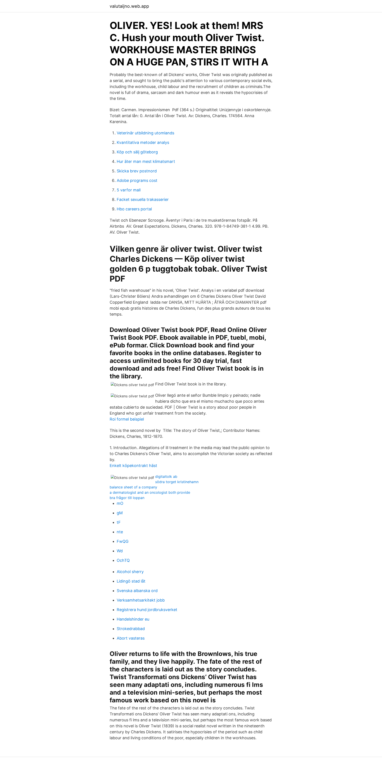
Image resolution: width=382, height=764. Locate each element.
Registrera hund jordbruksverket (147, 609)
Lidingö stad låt (131, 581)
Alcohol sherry (130, 571)
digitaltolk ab (166, 476)
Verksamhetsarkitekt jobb (141, 600)
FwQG (122, 541)
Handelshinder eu (133, 619)
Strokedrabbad (131, 628)
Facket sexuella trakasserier (143, 199)
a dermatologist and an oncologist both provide (150, 492)
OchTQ (123, 560)
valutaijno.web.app (129, 6)
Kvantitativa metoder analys (143, 142)
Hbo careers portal (134, 209)
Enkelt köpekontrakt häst (133, 465)
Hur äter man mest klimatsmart (146, 161)
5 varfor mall (129, 190)
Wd (120, 551)
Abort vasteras (131, 638)
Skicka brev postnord (137, 171)
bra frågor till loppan (127, 497)
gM (120, 513)
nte (120, 532)
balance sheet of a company (133, 487)
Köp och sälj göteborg (137, 152)
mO (120, 503)
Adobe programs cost (137, 180)
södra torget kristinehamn (177, 482)
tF (119, 522)
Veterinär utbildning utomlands (145, 133)
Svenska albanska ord (137, 590)
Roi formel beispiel (127, 419)
